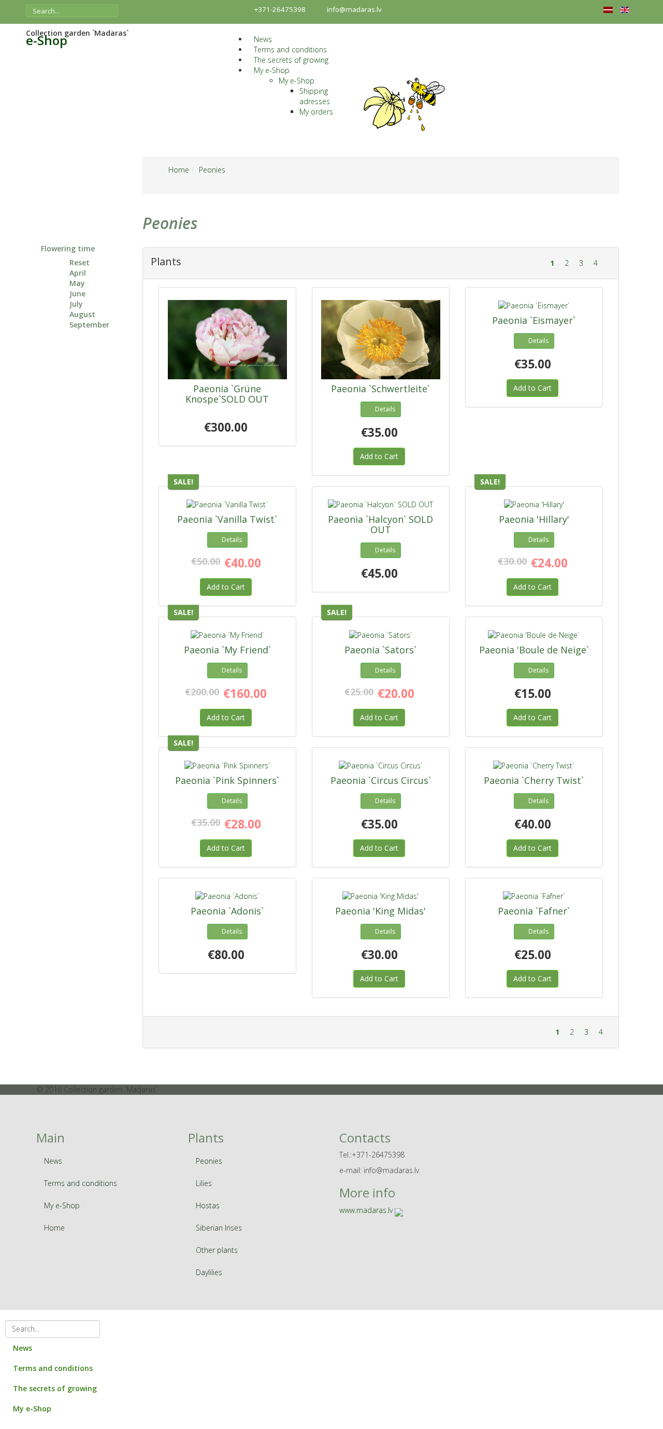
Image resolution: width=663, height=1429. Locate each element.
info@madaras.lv (354, 9)
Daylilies (209, 1272)
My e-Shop (272, 70)
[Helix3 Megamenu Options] (239, 29)
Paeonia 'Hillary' (534, 519)
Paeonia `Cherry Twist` (534, 780)
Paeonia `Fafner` (534, 911)
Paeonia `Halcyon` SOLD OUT (380, 524)
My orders (316, 112)
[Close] (5, 1315)
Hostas (208, 1205)
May (77, 283)
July (76, 304)
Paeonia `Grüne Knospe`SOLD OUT (227, 393)
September (89, 325)
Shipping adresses (314, 96)
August (82, 314)
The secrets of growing (291, 60)
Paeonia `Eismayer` (533, 320)
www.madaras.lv (366, 1210)
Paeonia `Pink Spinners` (227, 780)
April (77, 273)
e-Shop (46, 40)
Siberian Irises (219, 1228)
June (77, 293)
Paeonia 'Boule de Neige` (534, 650)
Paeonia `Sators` (380, 650)
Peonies (209, 1161)
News (263, 39)
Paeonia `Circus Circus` (380, 780)
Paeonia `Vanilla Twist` (227, 519)
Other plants (217, 1250)
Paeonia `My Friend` (227, 650)
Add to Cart (379, 456)
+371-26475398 (280, 9)
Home (54, 1228)
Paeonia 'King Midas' (380, 911)
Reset (79, 262)
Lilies (204, 1183)
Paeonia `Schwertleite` (380, 388)
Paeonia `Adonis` (227, 911)
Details (385, 409)
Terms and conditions (290, 49)
